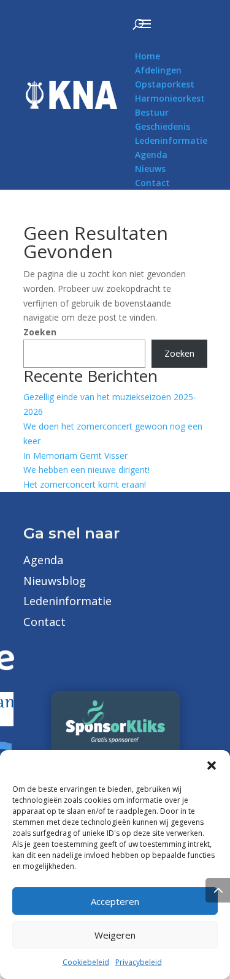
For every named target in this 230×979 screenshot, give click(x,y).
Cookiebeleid (86, 962)
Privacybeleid (138, 962)
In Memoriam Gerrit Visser (75, 455)
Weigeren (115, 935)
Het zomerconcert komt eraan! (84, 484)
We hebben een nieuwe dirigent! (86, 469)
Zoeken (39, 332)
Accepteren (115, 901)
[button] (211, 765)
